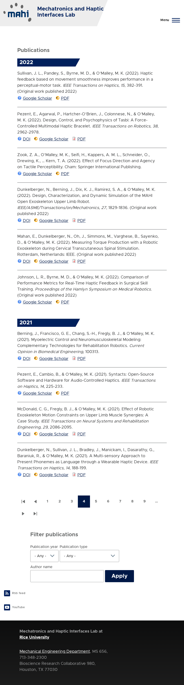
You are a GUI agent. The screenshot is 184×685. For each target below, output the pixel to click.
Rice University (34, 637)
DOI (26, 139)
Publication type (74, 547)
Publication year (44, 547)
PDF (65, 99)
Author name (41, 567)
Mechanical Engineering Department (55, 652)
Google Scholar (37, 99)
